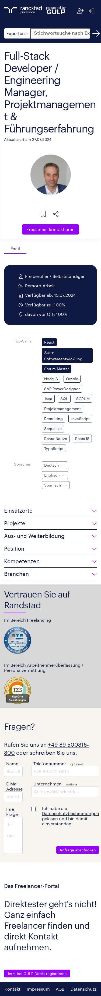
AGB (60, 988)
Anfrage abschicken (78, 850)
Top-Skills (23, 341)
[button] (17, 33)
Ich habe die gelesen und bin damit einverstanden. (70, 816)
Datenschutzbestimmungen (70, 813)
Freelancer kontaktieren (50, 229)
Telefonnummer (49, 763)
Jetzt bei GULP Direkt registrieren (37, 973)
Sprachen (23, 464)
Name (12, 763)
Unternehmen (47, 783)
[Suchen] (96, 33)
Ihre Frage (12, 811)
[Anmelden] (91, 10)
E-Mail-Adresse (14, 786)
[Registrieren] (80, 10)
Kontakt (12, 988)
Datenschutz (83, 988)
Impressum (38, 988)
